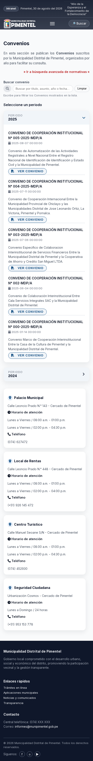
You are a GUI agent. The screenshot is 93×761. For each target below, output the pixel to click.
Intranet (11, 8)
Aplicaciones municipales (20, 692)
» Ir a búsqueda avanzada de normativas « (57, 72)
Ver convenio (29, 171)
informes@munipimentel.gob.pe (36, 726)
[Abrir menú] (52, 23)
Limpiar (82, 88)
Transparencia (13, 703)
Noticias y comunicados (19, 697)
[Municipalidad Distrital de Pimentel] (19, 23)
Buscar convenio (16, 82)
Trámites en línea (15, 687)
